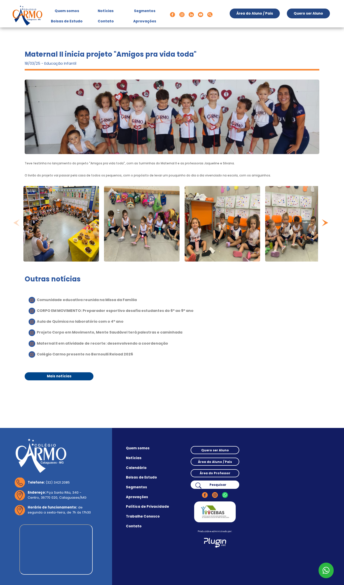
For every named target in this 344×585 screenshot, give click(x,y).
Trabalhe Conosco (143, 516)
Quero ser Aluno (308, 13)
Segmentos (144, 11)
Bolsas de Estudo (67, 21)
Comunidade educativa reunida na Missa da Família (87, 299)
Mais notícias (59, 376)
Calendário (136, 468)
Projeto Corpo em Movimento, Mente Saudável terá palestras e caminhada (109, 332)
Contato (106, 21)
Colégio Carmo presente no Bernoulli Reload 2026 (85, 354)
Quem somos (69, 10)
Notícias (106, 11)
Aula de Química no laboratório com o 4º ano (80, 321)
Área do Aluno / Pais (254, 13)
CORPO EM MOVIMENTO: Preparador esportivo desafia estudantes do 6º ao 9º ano (115, 310)
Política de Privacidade (147, 506)
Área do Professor (215, 473)
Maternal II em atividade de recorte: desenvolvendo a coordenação (102, 343)
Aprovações (144, 21)
